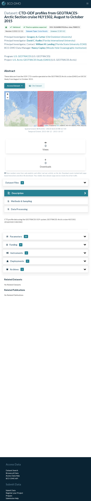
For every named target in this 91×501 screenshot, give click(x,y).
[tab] (46, 193)
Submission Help (12, 498)
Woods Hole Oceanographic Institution (66, 47)
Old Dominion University (59, 36)
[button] (7, 94)
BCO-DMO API (12, 478)
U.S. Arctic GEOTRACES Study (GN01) (32, 59)
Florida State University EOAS (71, 44)
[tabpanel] (45, 221)
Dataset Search (12, 470)
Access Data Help (13, 476)
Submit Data (11, 490)
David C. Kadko (34, 40)
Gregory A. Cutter (36, 36)
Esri (58, 125)
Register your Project (14, 493)
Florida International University (59, 40)
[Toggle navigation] (87, 3)
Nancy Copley (39, 47)
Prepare (9, 496)
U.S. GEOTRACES (22, 56)
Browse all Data (12, 473)
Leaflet (46, 125)
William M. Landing (45, 44)
